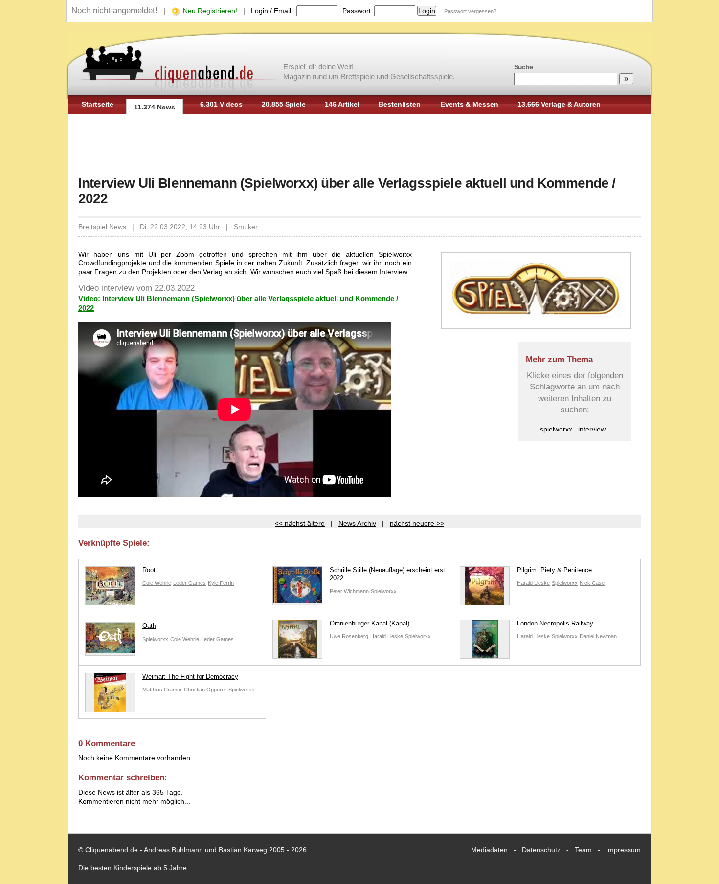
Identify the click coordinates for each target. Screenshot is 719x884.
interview (592, 429)
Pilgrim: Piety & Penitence (554, 570)
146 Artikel (342, 104)
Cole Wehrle (156, 583)
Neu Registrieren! (210, 11)
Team (583, 850)
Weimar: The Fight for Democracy (190, 676)
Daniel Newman (598, 636)
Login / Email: (272, 11)
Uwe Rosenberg (349, 636)
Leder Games (189, 583)
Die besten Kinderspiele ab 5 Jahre (132, 868)
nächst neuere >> (417, 523)
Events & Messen (469, 104)
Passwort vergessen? (470, 11)
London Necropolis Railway (555, 623)
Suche (523, 67)
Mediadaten (489, 850)
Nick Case (592, 583)
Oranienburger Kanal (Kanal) (369, 623)
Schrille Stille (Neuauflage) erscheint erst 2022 (387, 574)
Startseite (97, 104)
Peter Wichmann (349, 591)
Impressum (623, 850)
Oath (149, 625)
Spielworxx (384, 591)
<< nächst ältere (300, 523)
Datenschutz (541, 850)
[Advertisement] (359, 146)
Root (149, 570)
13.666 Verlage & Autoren (559, 104)
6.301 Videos (221, 104)
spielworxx (556, 429)
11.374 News (154, 107)
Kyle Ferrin (221, 583)
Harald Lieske (533, 583)
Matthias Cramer (162, 689)
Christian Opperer (205, 689)
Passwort (356, 11)
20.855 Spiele (284, 104)
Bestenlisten (400, 104)
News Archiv (357, 523)
